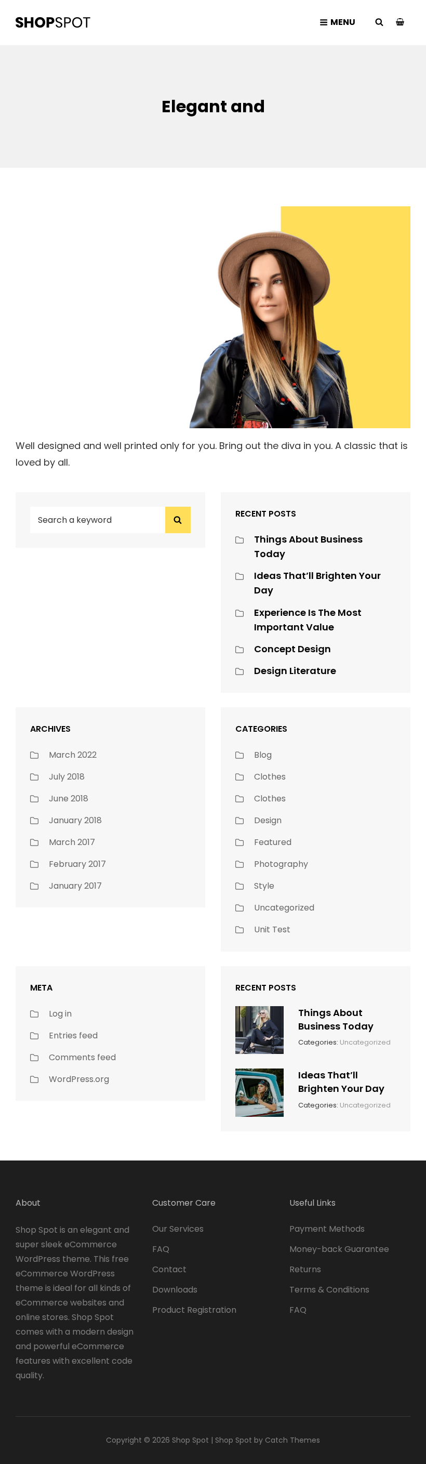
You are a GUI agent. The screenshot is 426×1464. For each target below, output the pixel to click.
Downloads (174, 1290)
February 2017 (77, 864)
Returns (305, 1269)
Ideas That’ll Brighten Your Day (341, 1082)
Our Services (178, 1229)
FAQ (160, 1249)
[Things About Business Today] (259, 1029)
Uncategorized (284, 908)
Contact (169, 1269)
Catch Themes (292, 1440)
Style (264, 886)
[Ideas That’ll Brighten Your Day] (259, 1091)
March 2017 (72, 842)
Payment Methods (327, 1229)
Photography (281, 864)
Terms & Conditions (329, 1290)
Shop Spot (190, 1440)
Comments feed (82, 1057)
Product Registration (194, 1310)
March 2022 (73, 755)
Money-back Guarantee (339, 1249)
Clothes (270, 777)
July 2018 (67, 777)
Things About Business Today (336, 1019)
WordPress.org (79, 1079)
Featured (272, 842)
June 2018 (68, 798)
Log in (60, 1014)
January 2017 (75, 886)
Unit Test (272, 929)
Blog (263, 755)
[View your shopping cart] (400, 22)
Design (268, 820)
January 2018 (75, 820)
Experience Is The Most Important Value (308, 620)
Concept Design (292, 648)
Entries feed (73, 1035)
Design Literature (295, 670)
